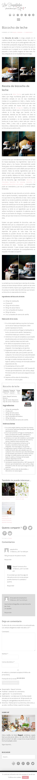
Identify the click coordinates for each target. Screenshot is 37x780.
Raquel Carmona (18, 566)
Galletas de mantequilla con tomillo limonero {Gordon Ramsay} (7, 519)
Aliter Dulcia (17, 94)
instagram (19, 108)
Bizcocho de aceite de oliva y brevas (8, 498)
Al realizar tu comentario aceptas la (16, 673)
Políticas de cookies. (14, 777)
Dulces (10, 538)
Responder (8, 560)
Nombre (5, 654)
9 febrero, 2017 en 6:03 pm (18, 600)
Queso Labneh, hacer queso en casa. (22, 498)
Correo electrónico (8, 662)
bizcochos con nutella (16, 184)
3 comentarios (28, 32)
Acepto (25, 777)
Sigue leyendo (6, 744)
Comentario (5, 632)
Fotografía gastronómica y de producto (18, 7)
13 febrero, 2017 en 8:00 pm (19, 552)
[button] (28, 403)
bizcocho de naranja (17, 182)
